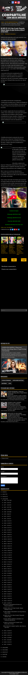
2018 (3, 656)
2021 (3, 649)
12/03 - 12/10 (7, 509)
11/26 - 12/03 (7, 511)
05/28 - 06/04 (7, 571)
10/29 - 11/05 (7, 520)
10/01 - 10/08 (7, 530)
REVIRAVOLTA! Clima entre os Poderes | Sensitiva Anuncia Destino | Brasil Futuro (4, 249)
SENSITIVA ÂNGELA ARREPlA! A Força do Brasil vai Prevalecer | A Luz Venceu (12, 249)
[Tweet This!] (12, 229)
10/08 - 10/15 (7, 527)
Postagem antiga (23, 260)
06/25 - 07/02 (7, 562)
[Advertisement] (14, 327)
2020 (3, 652)
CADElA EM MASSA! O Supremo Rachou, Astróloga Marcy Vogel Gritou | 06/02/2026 (14, 349)
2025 (3, 494)
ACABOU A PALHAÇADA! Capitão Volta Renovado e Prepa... (12, 623)
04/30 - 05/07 (7, 580)
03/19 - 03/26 (7, 593)
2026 (3, 492)
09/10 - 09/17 (7, 536)
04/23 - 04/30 (7, 582)
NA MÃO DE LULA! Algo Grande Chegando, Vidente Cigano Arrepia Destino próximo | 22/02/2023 (13, 30)
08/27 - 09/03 (7, 541)
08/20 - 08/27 (7, 543)
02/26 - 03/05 (7, 600)
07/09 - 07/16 (7, 557)
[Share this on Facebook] (10, 229)
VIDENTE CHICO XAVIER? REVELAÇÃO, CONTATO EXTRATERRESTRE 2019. (14, 404)
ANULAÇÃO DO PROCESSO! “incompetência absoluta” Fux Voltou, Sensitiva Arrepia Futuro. (16, 415)
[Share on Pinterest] (17, 229)
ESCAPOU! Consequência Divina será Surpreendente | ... (12, 605)
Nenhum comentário (10, 34)
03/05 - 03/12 (7, 598)
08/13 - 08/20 (7, 546)
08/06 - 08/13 (7, 548)
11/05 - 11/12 (7, 518)
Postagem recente (4, 260)
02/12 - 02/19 (7, 630)
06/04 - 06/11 (7, 568)
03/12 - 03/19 (7, 596)
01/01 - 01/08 (7, 644)
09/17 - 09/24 (7, 534)
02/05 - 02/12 (7, 633)
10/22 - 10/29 (7, 523)
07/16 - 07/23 (7, 555)
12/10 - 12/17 (7, 507)
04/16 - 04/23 (7, 584)
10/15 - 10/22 (7, 525)
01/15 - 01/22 (7, 639)
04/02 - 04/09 (7, 589)
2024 (3, 496)
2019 (3, 654)
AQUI (17, 673)
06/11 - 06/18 (7, 566)
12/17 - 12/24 (7, 505)
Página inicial (14, 260)
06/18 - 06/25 (7, 564)
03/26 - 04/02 (7, 591)
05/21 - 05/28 (7, 573)
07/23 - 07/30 (7, 552)
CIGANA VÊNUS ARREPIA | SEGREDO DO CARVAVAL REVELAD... (13, 619)
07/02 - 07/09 (7, 559)
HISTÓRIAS (4, 383)
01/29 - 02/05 (7, 635)
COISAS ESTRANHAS (6, 380)
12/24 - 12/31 (7, 502)
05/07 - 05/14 (7, 577)
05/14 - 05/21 (7, 575)
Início (2, 22)
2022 (3, 647)
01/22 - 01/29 (7, 637)
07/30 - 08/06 (7, 550)
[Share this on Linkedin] (19, 229)
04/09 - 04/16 (7, 587)
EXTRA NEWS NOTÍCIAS (11, 22)
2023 (3, 498)
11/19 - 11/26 (7, 514)
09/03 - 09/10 (7, 539)
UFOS (10, 383)
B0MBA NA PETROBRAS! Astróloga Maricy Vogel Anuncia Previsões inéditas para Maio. (20, 250)
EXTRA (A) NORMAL (16, 672)
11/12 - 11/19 (6, 516)
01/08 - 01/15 (7, 642)
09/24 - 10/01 (7, 532)
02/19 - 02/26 (7, 603)
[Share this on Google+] (14, 229)
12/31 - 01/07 (7, 500)
